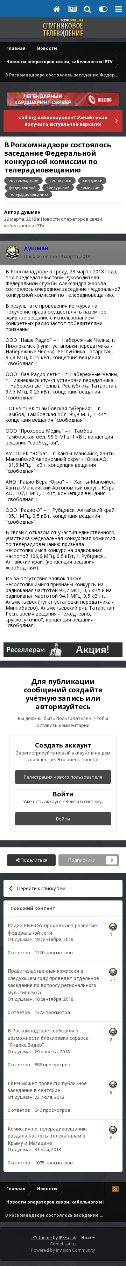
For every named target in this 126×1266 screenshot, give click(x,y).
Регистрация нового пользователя (63, 777)
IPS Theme (41, 1238)
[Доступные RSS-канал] (115, 1188)
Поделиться (33, 860)
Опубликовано (57, 256)
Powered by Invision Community (63, 1250)
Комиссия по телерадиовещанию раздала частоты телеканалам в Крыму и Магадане (47, 1135)
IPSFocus (67, 1238)
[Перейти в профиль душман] (13, 252)
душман (31, 212)
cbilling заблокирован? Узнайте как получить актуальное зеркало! (63, 120)
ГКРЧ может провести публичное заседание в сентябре (47, 1087)
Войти (63, 819)
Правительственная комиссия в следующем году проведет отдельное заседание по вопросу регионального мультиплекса (53, 981)
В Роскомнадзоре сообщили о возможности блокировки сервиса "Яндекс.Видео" (48, 1037)
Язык (86, 1238)
